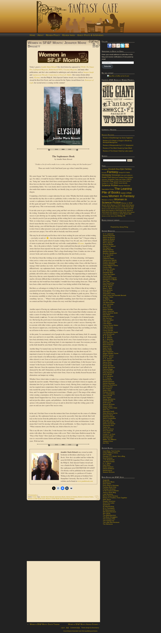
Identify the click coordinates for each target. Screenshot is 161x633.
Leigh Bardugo (108, 327)
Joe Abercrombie (109, 302)
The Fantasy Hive (109, 519)
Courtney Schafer (109, 269)
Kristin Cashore (108, 467)
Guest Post (106, 177)
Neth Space (107, 499)
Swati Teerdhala (108, 422)
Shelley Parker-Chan (110, 408)
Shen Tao (106, 409)
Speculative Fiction (108, 189)
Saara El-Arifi (107, 395)
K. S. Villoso (107, 306)
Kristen (35, 497)
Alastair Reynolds (109, 235)
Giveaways (116, 175)
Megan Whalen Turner (110, 353)
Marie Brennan (108, 343)
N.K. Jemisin (110, 183)
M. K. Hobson (107, 337)
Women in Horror (108, 200)
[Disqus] (63, 531)
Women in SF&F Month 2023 (121, 212)
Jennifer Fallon (108, 297)
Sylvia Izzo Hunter (109, 424)
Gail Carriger (107, 276)
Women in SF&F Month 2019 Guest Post (112, 208)
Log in (63, 627)
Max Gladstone (108, 351)
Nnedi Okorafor (108, 366)
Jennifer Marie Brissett (49, 67)
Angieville (106, 480)
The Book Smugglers (110, 517)
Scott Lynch (107, 402)
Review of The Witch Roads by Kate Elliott (117, 148)
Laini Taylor (107, 322)
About (40, 35)
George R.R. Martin (124, 172)
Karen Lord (107, 308)
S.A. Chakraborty (109, 394)
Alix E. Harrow (108, 243)
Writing (72, 498)
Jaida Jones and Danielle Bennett (114, 295)
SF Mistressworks (109, 510)
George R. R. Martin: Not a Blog (114, 456)
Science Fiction (110, 185)
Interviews (104, 179)
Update (123, 193)
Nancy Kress (107, 362)
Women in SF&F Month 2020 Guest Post (58, 498)
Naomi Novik (107, 364)
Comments (75, 627)
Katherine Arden (108, 316)
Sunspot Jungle (88, 72)
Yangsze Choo (108, 441)
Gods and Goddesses (127, 175)
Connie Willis (107, 267)
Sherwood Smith (108, 411)
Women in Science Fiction (85, 497)
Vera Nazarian (108, 438)
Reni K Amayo (108, 387)
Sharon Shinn (107, 406)
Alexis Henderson (109, 237)
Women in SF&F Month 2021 (117, 210)
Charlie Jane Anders (110, 262)
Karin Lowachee (108, 311)
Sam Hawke (107, 397)
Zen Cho (106, 443)
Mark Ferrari (107, 348)
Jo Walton (106, 299)
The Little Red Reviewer (111, 522)
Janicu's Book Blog (109, 492)
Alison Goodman (108, 241)
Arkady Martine (108, 250)
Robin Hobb (107, 390)
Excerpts (104, 172)
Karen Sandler (108, 309)
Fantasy (112, 172)
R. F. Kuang (107, 378)
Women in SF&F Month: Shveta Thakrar (44, 624)
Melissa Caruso (108, 355)
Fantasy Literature (109, 489)
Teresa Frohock (108, 429)
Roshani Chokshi (109, 392)
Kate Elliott (106, 315)
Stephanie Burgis (109, 416)
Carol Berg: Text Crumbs (111, 451)
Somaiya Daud (108, 415)
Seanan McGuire (124, 186)
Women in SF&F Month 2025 (122, 214)
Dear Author (107, 483)
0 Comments (32, 495)
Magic (112, 181)
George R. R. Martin (110, 279)
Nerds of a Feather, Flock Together (115, 498)
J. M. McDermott (108, 460)
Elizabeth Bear (114, 169)
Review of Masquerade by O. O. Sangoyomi (118, 145)
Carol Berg (106, 257)
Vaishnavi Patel (108, 436)
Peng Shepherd (108, 373)
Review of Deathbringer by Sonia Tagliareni (118, 138)
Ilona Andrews (128, 177)
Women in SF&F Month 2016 (120, 205)
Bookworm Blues (108, 482)
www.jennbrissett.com (85, 481)
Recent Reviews (108, 135)
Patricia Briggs (108, 369)
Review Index (68, 35)
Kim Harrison (107, 318)
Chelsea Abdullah (109, 264)
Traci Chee (106, 432)
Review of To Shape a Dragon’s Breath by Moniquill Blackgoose (117, 141)
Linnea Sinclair (108, 330)
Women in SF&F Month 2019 (124, 207)
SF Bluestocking (108, 506)
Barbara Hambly (108, 251)
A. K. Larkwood (108, 234)
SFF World (106, 513)
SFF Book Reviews (109, 512)
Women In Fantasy (71, 497)
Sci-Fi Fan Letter (108, 503)
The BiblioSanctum (109, 515)
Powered (119, 227)
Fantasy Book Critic (109, 487)
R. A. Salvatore (108, 376)
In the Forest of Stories (111, 491)
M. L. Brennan (108, 339)
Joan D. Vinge (108, 301)
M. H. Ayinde (107, 336)
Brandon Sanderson (110, 253)
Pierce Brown (107, 374)
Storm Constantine (109, 418)
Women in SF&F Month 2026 (109, 216)
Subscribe (107, 66)
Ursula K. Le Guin (109, 434)
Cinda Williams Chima (110, 265)
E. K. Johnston (108, 271)
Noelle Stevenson (109, 367)
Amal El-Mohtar (108, 244)
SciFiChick (106, 505)
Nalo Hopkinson (108, 360)
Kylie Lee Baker (108, 320)
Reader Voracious (109, 501)
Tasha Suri (106, 427)
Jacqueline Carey (113, 179)
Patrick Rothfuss (108, 371)
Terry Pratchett (108, 431)
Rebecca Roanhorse (110, 385)
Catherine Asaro (108, 258)
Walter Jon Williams (109, 439)
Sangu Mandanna (109, 399)
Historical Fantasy (117, 177)
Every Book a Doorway (111, 485)
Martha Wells (107, 350)
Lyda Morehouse (108, 334)
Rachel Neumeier (109, 383)
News (116, 183)
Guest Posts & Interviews (90, 35)
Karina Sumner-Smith (110, 313)
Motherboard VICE (55, 69)
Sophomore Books (60, 497)
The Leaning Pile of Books (117, 190)
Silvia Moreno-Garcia (110, 413)
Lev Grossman (108, 329)
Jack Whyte (107, 292)
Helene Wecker (108, 285)
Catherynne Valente (110, 260)
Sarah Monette (123, 183)
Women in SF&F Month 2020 (36, 498)
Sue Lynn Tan (107, 420)
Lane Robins (107, 323)
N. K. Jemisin (107, 359)
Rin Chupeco (107, 388)
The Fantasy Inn (108, 520)
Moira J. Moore (108, 357)
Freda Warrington (109, 274)
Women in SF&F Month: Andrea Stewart (83, 624)
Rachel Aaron (107, 380)
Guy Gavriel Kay (108, 283)
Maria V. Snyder (108, 341)
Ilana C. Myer (107, 288)
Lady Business (108, 494)
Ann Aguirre (105, 169)
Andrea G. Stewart (109, 246)
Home (32, 35)
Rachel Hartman (108, 381)
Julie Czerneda (108, 304)
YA (124, 216)
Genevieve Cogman (110, 278)
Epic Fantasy (126, 169)
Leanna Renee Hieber (110, 325)
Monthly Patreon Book (120, 181)
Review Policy (53, 35)
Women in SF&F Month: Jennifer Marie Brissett (57, 44)
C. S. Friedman (108, 255)
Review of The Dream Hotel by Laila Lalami (118, 151)
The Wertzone (108, 524)
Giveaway (106, 175)
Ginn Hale (106, 281)
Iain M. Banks (107, 286)
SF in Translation (109, 508)
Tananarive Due (108, 425)
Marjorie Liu (107, 346)
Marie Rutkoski (108, 344)
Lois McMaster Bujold (110, 332)
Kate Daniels (122, 179)
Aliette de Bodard (109, 239)
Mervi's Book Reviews (110, 496)
